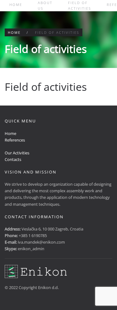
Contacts (13, 159)
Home (15, 4)
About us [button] (45, 5)
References (15, 140)
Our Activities (17, 153)
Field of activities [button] (79, 5)
